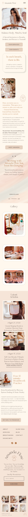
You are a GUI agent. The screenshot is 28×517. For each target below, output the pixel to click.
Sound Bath (11, 303)
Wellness (11, 334)
